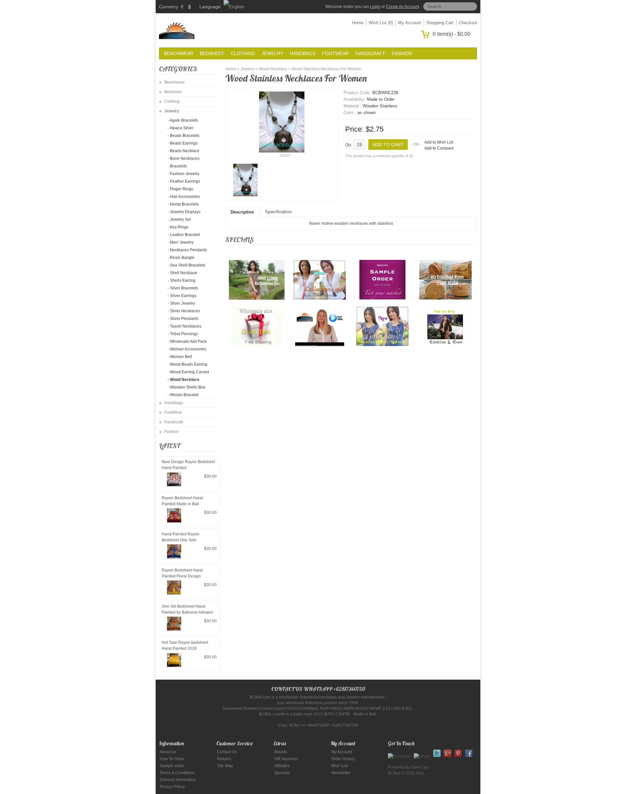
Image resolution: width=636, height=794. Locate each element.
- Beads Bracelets (183, 135)
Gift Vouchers (286, 759)
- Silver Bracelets (183, 288)
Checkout (468, 22)
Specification (278, 211)
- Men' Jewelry (180, 242)
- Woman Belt (180, 356)
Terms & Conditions (177, 772)
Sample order (172, 765)
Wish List (339, 765)
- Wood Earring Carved (188, 372)
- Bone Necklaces (183, 158)
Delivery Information (178, 779)
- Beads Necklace (183, 151)
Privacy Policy (172, 786)
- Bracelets (177, 166)
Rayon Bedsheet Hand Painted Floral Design (182, 573)
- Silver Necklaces (184, 311)
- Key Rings (178, 227)
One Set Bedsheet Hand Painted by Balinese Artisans (187, 609)
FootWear (335, 53)
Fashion (402, 53)
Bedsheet (212, 53)
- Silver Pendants (183, 318)
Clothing (243, 53)
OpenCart (419, 767)
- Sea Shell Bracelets (186, 265)
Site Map (225, 765)
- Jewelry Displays (184, 212)
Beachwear (178, 53)
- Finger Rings (180, 189)
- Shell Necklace (182, 273)
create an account (402, 6)
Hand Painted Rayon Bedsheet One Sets (180, 537)
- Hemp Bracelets (183, 204)
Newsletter (340, 772)
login (375, 6)
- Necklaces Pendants (187, 250)
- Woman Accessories (187, 349)
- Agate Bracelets (183, 120)
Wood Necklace (273, 69)
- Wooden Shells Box (186, 387)
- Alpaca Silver (180, 128)
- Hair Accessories (184, 196)
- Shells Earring (181, 280)
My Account (409, 22)
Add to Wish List (438, 142)
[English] (234, 6)
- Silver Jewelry (181, 303)
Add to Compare (439, 148)
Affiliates (282, 765)
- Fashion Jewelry (183, 173)
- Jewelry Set (179, 219)
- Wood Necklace (183, 379)
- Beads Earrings (183, 143)
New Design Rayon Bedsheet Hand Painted (188, 464)
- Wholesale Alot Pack (187, 341)
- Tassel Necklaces (184, 326)
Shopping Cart (439, 22)
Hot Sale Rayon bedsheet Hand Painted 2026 (185, 645)
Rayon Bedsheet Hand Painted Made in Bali (182, 501)
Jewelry (272, 53)
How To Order (172, 759)
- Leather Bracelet (184, 234)
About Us (168, 752)
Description (242, 212)
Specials (282, 772)
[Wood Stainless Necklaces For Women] (245, 180)
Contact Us (227, 752)
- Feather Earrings (184, 181)
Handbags (302, 53)
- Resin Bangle (181, 257)
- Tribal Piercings (183, 334)
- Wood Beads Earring (187, 364)
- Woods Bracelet (183, 395)
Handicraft (370, 53)
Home (357, 22)
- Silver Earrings (182, 295)
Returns (224, 759)
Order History (343, 759)
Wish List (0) (381, 22)
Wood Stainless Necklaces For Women (326, 69)
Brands (280, 752)
